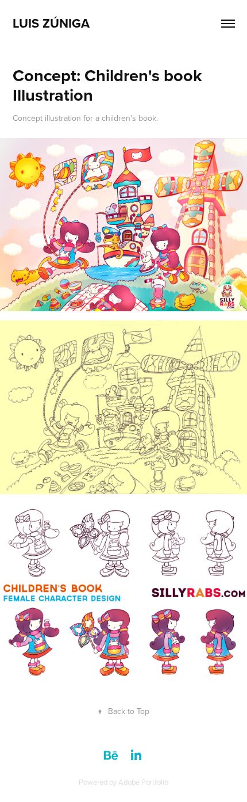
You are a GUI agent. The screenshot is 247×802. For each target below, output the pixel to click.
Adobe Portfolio (143, 782)
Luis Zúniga (51, 23)
